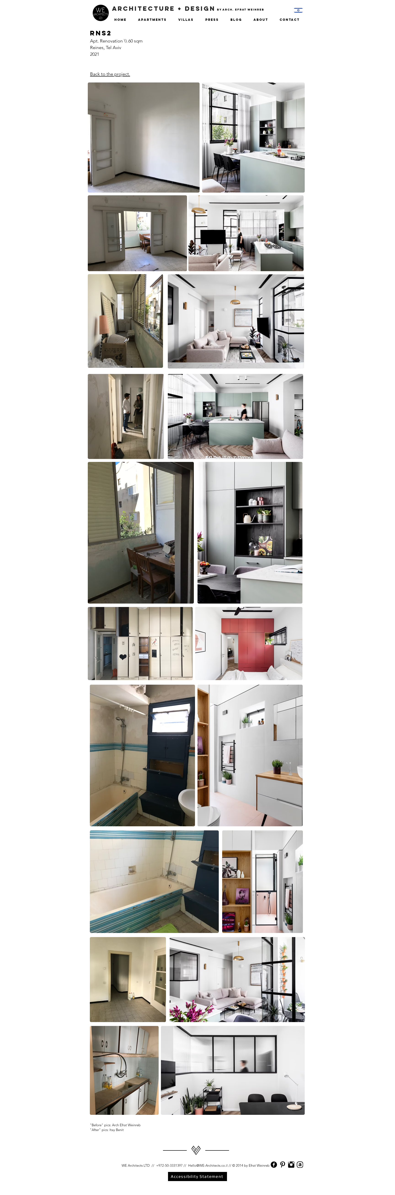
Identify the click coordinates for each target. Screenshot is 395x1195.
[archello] (300, 1164)
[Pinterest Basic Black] (282, 1164)
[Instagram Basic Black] (291, 1164)
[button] (261, 17)
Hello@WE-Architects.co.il (208, 1165)
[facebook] (274, 1164)
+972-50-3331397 (169, 1165)
